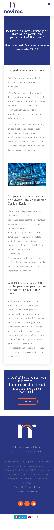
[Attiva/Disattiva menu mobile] (49, 4)
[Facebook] (20, 503)
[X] (27, 503)
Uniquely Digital (32, 487)
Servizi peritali (17, 45)
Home (7, 45)
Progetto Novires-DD (27, 491)
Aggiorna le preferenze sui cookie (27, 451)
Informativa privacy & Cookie (27, 447)
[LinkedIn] (33, 503)
